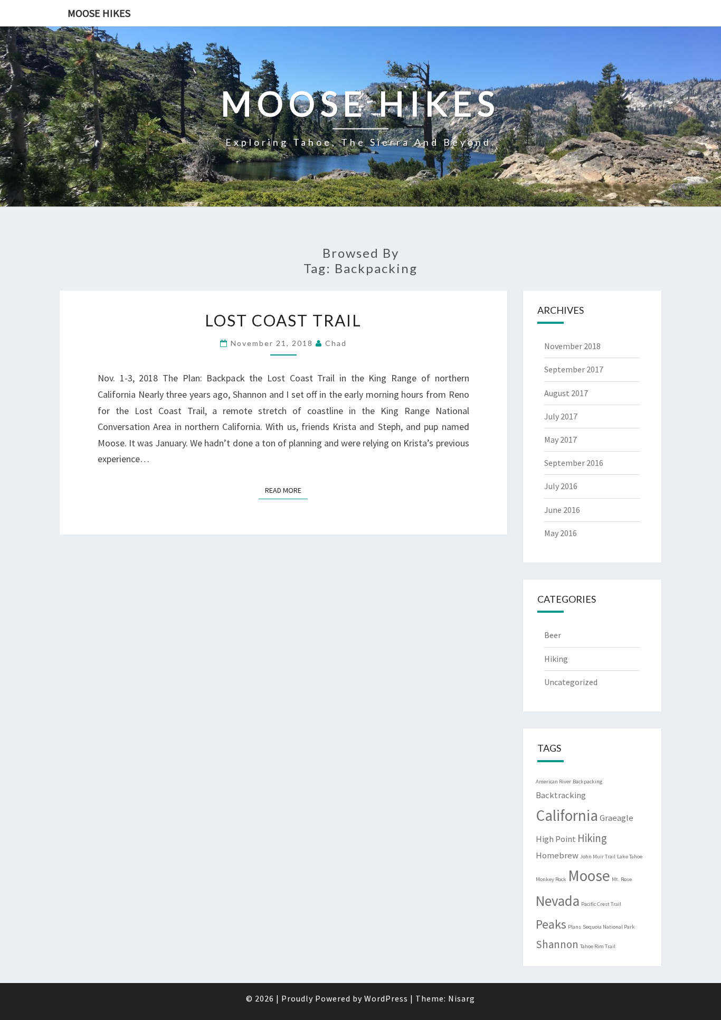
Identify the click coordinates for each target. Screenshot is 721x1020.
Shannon (557, 944)
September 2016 (573, 462)
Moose (589, 875)
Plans (574, 926)
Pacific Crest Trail (601, 904)
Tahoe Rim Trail (597, 946)
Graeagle (616, 818)
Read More (286, 490)
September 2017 (573, 369)
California (567, 815)
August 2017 (566, 393)
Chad (336, 343)
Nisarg (461, 998)
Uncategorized (570, 682)
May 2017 (560, 439)
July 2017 (560, 416)
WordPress (386, 998)
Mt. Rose (622, 879)
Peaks (551, 924)
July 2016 (560, 486)
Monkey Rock (551, 879)
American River (553, 781)
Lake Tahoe (629, 856)
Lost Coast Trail (283, 320)
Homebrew (557, 855)
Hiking (556, 658)
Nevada (558, 901)
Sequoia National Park (609, 926)
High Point (556, 839)
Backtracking (561, 795)
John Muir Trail (597, 856)
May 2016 (560, 533)
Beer (552, 635)
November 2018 (572, 346)
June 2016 (562, 509)
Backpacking (587, 781)
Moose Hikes (99, 13)
